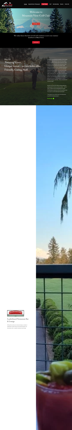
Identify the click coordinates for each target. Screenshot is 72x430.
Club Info (67, 4)
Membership (56, 4)
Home (25, 4)
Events (61, 4)
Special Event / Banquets (34, 4)
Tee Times (44, 4)
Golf (50, 4)
